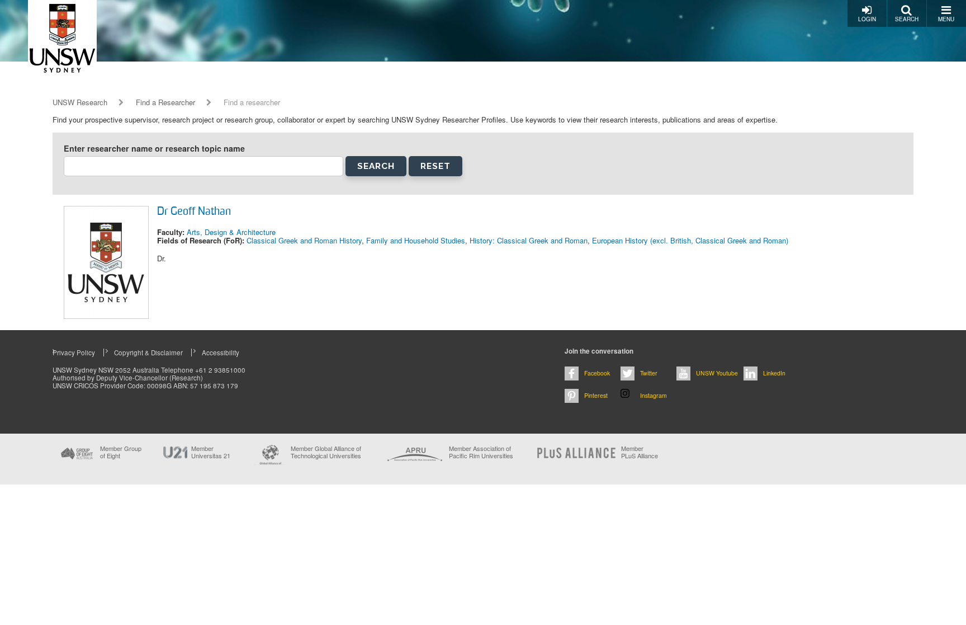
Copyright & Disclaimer (148, 352)
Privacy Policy (74, 352)
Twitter (648, 373)
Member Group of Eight (120, 452)
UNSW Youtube (717, 373)
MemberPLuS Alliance (639, 452)
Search (906, 19)
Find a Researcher (165, 102)
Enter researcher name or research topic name (154, 148)
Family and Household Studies (415, 240)
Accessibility (220, 352)
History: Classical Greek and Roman (529, 240)
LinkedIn (774, 373)
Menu (946, 19)
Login (867, 19)
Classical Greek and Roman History (304, 240)
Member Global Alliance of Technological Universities (326, 452)
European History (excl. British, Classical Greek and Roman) (690, 240)
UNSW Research (80, 102)
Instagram (653, 395)
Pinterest (596, 395)
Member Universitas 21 (210, 452)
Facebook (597, 373)
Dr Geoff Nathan (194, 212)
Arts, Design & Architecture (231, 232)
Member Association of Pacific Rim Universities (481, 452)
